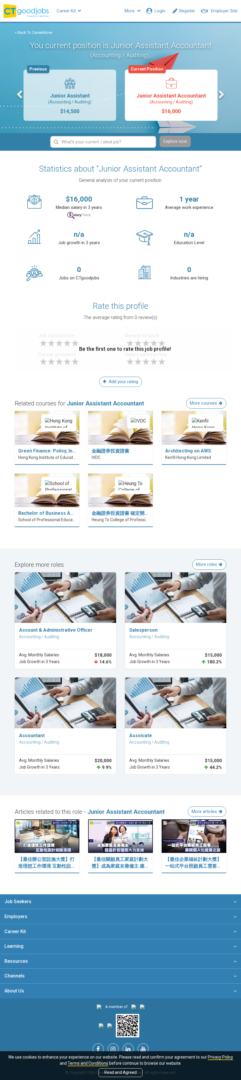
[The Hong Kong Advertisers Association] (133, 1006)
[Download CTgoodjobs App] (127, 1025)
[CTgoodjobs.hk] (99, 1006)
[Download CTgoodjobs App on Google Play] (109, 1025)
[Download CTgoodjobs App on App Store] (101, 1025)
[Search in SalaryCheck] (79, 215)
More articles (204, 811)
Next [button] (220, 94)
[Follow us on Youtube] (143, 1048)
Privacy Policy (220, 1057)
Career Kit (67, 11)
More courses (203, 403)
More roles (206, 564)
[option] (70, 95)
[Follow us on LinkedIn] (128, 1048)
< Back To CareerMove (33, 32)
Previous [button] (20, 94)
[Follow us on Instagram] (113, 1048)
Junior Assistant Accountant (168, 92)
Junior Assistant (60, 92)
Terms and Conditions (88, 1063)
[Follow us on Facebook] (98, 1048)
